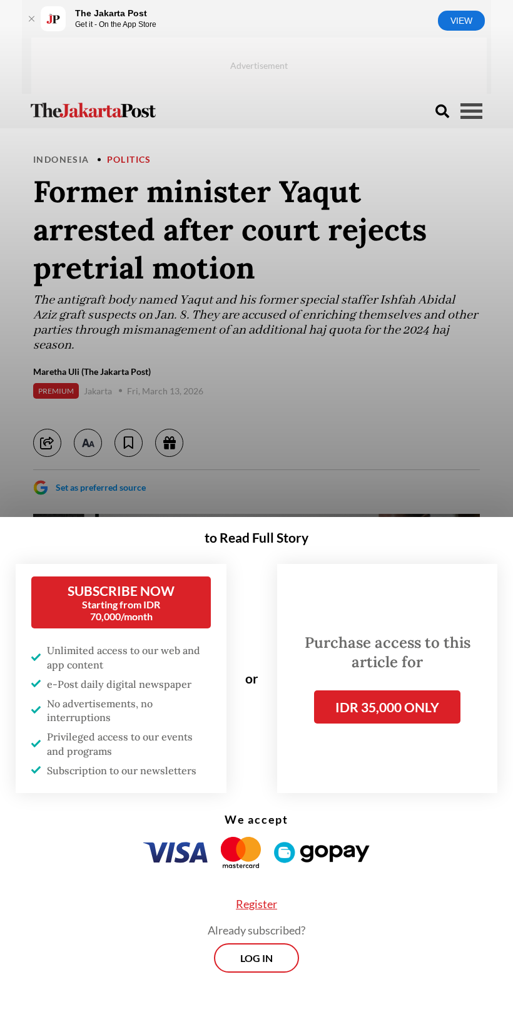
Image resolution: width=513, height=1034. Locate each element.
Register (256, 904)
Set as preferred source (101, 487)
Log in (256, 958)
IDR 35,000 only (387, 707)
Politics (129, 159)
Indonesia (61, 159)
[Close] (31, 19)
